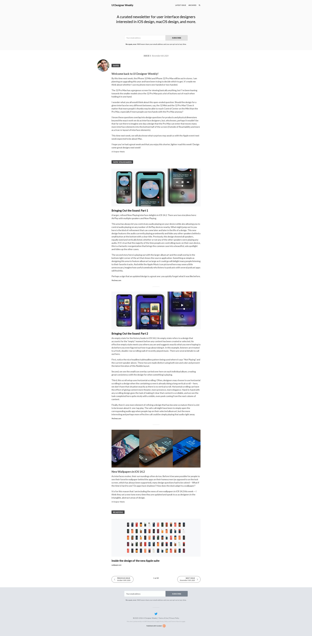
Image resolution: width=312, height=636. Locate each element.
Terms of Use (163, 618)
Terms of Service (176, 621)
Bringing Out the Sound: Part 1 (130, 210)
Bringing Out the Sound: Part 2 (130, 333)
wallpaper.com (116, 565)
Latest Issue (180, 5)
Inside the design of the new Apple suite (136, 560)
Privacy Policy (174, 618)
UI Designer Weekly (122, 5)
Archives (192, 5)
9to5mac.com (116, 280)
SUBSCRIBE (176, 38)
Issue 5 (156, 56)
